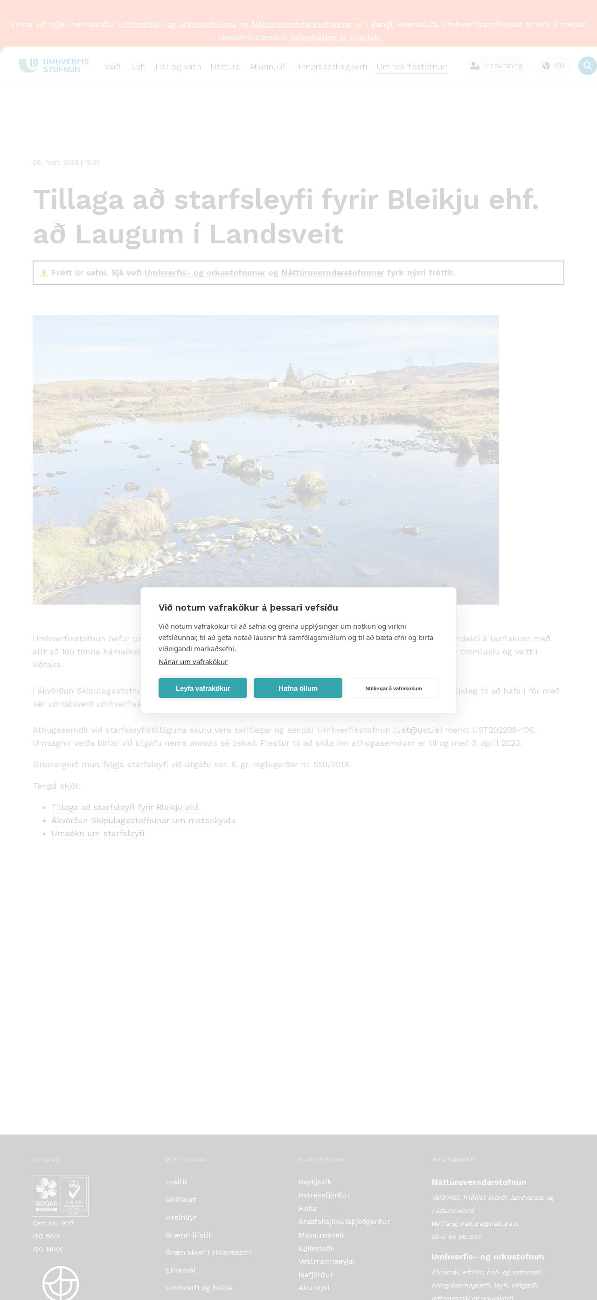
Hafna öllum (298, 688)
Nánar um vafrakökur (193, 661)
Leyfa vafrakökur (203, 688)
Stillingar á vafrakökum (394, 688)
